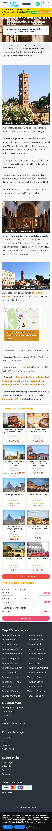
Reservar (26, 618)
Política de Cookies (16, 822)
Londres (6, 745)
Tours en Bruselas (36, 682)
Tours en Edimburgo (37, 668)
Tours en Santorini (36, 672)
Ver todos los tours (26, 576)
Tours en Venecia (36, 649)
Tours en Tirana (35, 677)
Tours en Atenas (10, 686)
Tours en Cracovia (36, 686)
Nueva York (8, 749)
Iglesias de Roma (32, 46)
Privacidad (7, 766)
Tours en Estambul (11, 691)
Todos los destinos (36, 696)
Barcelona (7, 737)
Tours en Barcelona (12, 654)
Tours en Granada (11, 696)
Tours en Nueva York (12, 668)
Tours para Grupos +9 (13, 708)
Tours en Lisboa (10, 663)
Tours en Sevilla (10, 677)
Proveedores (8, 711)
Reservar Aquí (45, 12)
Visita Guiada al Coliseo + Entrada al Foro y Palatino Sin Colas (16, 12)
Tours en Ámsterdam (12, 649)
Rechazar (19, 827)
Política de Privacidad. (36, 822)
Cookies (6, 774)
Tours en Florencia (11, 682)
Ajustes (31, 827)
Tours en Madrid (10, 672)
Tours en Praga (35, 658)
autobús (27, 367)
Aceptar (7, 827)
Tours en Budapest (37, 654)
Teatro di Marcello (12, 381)
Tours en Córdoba (36, 691)
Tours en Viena (34, 635)
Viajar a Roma (17, 46)
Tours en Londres (11, 635)
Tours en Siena (34, 663)
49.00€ (34, 12)
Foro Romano (37, 384)
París (4, 741)
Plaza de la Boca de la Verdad (32, 377)
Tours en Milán (34, 644)
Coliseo (25, 384)
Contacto (6, 770)
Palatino (15, 384)
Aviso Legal (7, 762)
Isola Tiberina (30, 381)
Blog (4, 719)
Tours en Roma (9, 644)
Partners (6, 715)
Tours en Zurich (35, 640)
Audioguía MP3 (10, 399)
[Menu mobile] (5, 4)
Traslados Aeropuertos (13, 723)
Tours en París (9, 640)
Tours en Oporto (10, 658)
